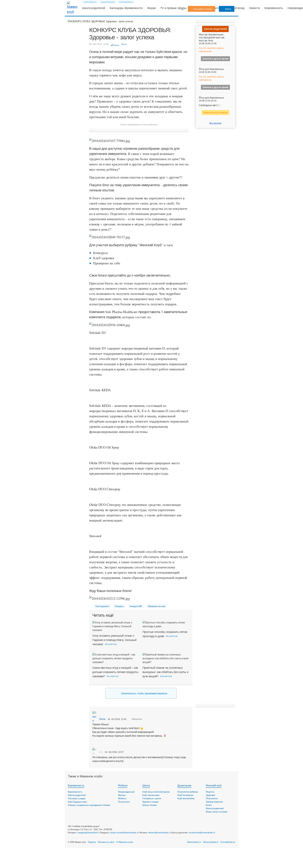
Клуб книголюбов (185, 798)
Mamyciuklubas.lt (210, 842)
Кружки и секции (150, 801)
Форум (151, 8)
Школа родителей (93, 8)
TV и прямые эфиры (173, 8)
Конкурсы (119, 606)
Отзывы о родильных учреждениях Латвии (89, 805)
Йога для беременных (211, 69)
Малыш (122, 795)
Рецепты (210, 792)
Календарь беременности (126, 8)
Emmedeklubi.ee (227, 842)
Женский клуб (213, 785)
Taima (101, 719)
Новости (254, 8)
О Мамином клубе (124, 842)
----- (100, 752)
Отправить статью (203, 9)
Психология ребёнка (187, 792)
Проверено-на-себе (156, 606)
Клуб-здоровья (102, 606)
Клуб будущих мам (77, 801)
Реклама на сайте (106, 842)
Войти (228, 9)
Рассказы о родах (77, 798)
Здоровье (210, 795)
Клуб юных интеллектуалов (155, 792)
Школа (146, 785)
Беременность (273, 8)
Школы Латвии (149, 805)
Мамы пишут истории (216, 811)
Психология (124, 801)
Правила (92, 842)
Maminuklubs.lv (194, 842)
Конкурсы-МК (136, 606)
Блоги (209, 805)
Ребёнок (123, 785)
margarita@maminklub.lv (88, 832)
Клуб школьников (150, 795)
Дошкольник (184, 785)
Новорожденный (126, 792)
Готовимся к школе (151, 798)
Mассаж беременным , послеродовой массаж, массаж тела (212, 37)
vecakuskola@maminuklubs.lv (202, 832)
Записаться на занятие (215, 112)
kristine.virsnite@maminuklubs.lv (124, 832)
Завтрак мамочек (214, 801)
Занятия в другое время (215, 58)
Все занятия (215, 123)
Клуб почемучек (185, 795)
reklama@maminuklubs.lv (159, 832)
